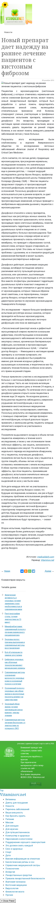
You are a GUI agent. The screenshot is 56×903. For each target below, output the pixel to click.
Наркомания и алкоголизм (18, 839)
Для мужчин (11, 829)
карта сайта (45, 744)
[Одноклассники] (25, 571)
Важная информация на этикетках (22, 858)
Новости (8, 32)
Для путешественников (17, 832)
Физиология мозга (14, 891)
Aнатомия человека (15, 881)
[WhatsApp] (29, 571)
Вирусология (11, 888)
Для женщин (11, 825)
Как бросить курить (15, 816)
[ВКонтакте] (22, 571)
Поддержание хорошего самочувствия (25, 842)
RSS (52, 744)
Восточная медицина (16, 885)
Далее (48, 571)
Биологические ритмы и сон (19, 862)
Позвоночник (12, 868)
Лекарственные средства (18, 875)
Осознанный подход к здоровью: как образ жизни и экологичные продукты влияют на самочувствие (14, 694)
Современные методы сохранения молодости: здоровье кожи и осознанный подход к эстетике (15, 678)
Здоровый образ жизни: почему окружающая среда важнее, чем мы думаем (14, 710)
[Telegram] (33, 571)
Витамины (10, 799)
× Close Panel (7, 901)
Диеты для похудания (16, 802)
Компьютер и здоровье (17, 835)
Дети (8, 855)
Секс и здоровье (14, 849)
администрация (32, 744)
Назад (7, 571)
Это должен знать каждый (19, 845)
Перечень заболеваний (17, 809)
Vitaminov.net (13, 794)
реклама (20, 744)
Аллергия (10, 872)
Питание (9, 819)
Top (2, 790)
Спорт (8, 852)
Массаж (9, 822)
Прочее (9, 895)
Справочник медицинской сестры (22, 865)
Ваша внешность (14, 812)
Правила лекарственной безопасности (25, 878)
